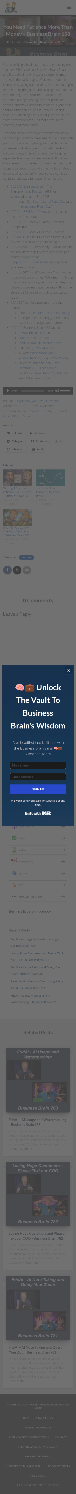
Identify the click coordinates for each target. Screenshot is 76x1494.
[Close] (68, 670)
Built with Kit (38, 813)
